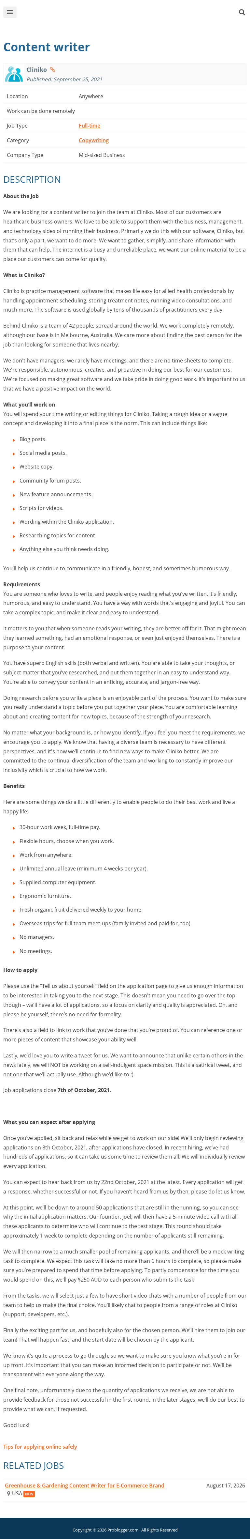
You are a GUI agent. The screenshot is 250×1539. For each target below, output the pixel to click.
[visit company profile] (53, 69)
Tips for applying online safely (40, 1446)
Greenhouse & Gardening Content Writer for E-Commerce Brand (84, 1485)
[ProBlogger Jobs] (135, 14)
